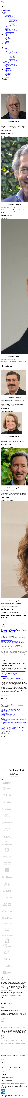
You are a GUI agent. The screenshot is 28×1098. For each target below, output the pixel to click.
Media (7, 77)
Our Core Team (9, 51)
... (3, 1046)
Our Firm (8, 50)
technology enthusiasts (8, 642)
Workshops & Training (11, 65)
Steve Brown (12, 59)
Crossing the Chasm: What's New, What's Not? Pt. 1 (13, 664)
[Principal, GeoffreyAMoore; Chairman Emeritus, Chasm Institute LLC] (14, 720)
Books (7, 75)
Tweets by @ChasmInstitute (7, 1077)
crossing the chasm (14, 674)
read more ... (3, 1018)
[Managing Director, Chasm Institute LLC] (10, 709)
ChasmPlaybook (10, 66)
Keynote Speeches (10, 64)
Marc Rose (11, 56)
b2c (6, 673)
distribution (21, 674)
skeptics (10, 641)
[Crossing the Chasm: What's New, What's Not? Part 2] (13, 637)
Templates (8, 73)
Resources (5, 69)
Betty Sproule (12, 57)
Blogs (4, 78)
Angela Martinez (13, 60)
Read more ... (4, 657)
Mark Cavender (12, 53)
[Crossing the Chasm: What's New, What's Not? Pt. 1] (13, 671)
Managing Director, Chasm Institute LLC (10, 710)
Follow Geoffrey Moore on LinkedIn (14, 646)
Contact (5, 79)
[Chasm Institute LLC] (6, 10)
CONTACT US (14, 777)
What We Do (6, 62)
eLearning (8, 68)
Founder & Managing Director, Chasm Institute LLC (12, 705)
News (7, 61)
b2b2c (4, 673)
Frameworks (9, 70)
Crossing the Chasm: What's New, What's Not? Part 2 (13, 631)
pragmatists (6, 641)
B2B (2, 673)
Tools (7, 71)
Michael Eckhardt (13, 55)
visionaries (15, 642)
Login (2, 1)
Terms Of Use (17, 1095)
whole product (21, 642)
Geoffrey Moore (13, 52)
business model (10, 673)
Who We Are (6, 48)
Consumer (7, 674)
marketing (5, 676)
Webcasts (8, 74)
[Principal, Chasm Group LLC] (8, 714)
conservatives (4, 640)
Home (4, 47)
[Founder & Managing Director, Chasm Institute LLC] (13, 704)
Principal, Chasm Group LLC (7, 715)
